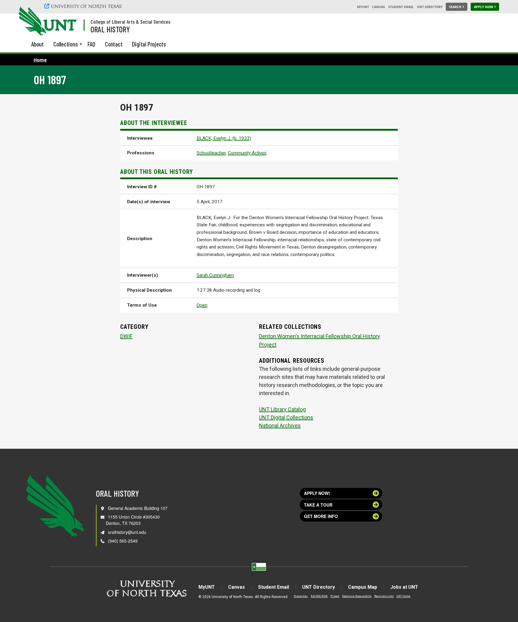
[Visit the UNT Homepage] (68, 21)
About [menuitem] (37, 44)
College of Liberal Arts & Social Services (130, 21)
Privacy (334, 596)
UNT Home (403, 596)
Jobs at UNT (404, 587)
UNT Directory (430, 7)
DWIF (126, 336)
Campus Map (362, 587)
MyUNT (363, 7)
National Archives (280, 425)
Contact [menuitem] (114, 44)
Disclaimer (301, 596)
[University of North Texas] (84, 6)
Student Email (401, 7)
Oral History (110, 29)
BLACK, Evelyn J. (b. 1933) (224, 138)
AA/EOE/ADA (319, 596)
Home (40, 60)
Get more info (321, 516)
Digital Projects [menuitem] (149, 44)
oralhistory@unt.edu (127, 532)
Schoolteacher (211, 153)
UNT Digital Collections (286, 417)
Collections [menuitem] (65, 44)
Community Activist (247, 153)
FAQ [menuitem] (91, 44)
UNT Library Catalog (282, 409)
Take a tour (318, 505)
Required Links (384, 596)
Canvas (378, 7)
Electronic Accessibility (356, 596)
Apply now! (317, 493)
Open (202, 305)
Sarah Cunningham (215, 275)
